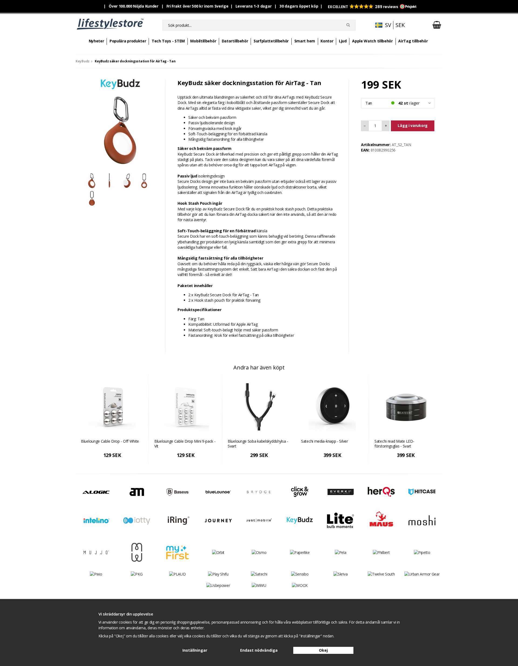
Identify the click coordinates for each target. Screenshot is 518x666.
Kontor (327, 40)
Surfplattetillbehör (271, 40)
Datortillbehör (235, 40)
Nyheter (96, 40)
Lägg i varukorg (413, 125)
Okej (323, 650)
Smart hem (304, 40)
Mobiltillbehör (203, 40)
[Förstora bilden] (120, 130)
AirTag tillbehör (413, 40)
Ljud (343, 40)
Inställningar (194, 650)
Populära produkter (128, 40)
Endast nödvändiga (259, 650)
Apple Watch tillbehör (372, 40)
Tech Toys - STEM (168, 40)
